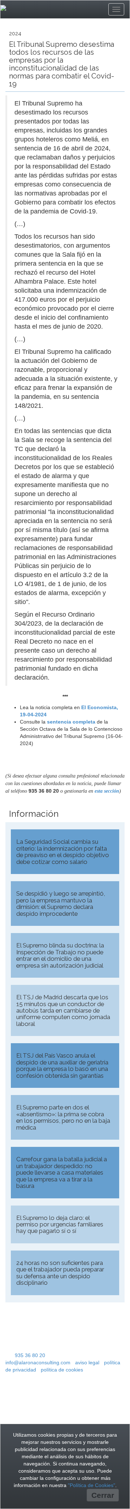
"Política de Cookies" (91, 1485)
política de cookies (62, 1370)
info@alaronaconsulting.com (37, 1362)
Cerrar (102, 1495)
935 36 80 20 (30, 1355)
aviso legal (87, 1362)
